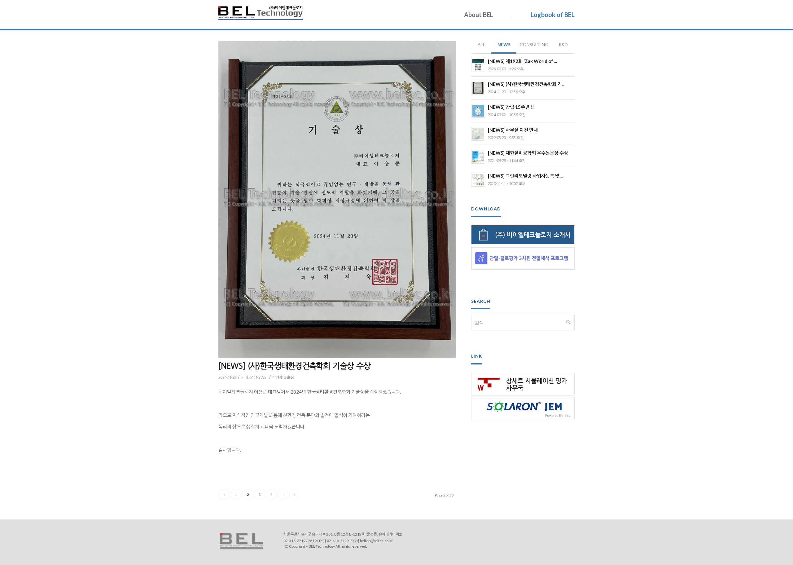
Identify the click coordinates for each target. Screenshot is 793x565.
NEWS (261, 377)
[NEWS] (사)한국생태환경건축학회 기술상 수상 (294, 366)
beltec (289, 377)
